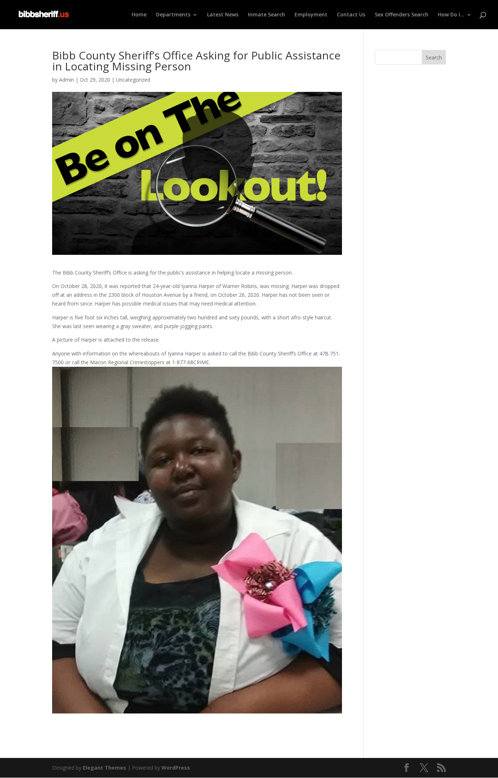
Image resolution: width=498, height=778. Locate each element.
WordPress (176, 767)
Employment (311, 15)
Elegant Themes (104, 767)
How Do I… (451, 15)
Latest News (222, 15)
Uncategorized (133, 79)
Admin (66, 79)
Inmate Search (266, 15)
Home (139, 15)
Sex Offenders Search (401, 15)
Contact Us (351, 15)
